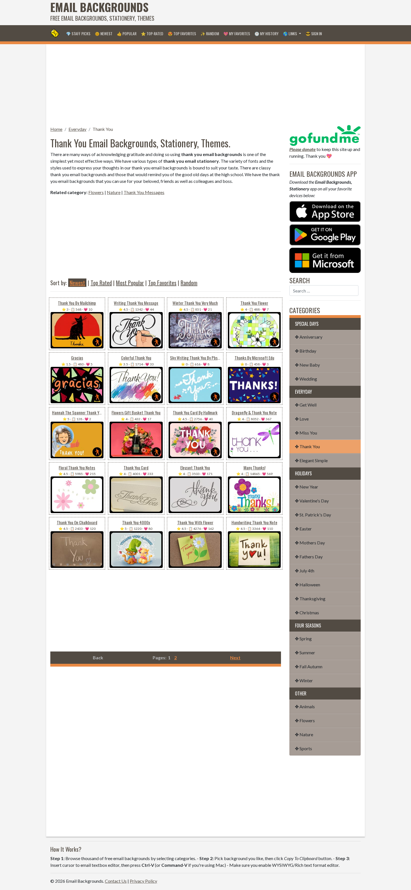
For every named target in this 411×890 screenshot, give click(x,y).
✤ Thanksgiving (310, 598)
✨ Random (209, 33)
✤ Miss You (306, 432)
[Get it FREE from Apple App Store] (325, 211)
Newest (77, 282)
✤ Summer (305, 652)
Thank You (103, 129)
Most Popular (130, 282)
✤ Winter (304, 680)
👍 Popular (126, 33)
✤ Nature (304, 734)
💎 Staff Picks (78, 33)
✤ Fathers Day (309, 556)
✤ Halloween (307, 584)
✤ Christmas (307, 612)
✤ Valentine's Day (312, 500)
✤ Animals (305, 706)
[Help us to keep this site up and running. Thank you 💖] (325, 134)
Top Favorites (162, 282)
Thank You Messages (144, 192)
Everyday (77, 129)
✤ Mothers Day (310, 542)
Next (235, 657)
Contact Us (116, 881)
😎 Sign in (314, 33)
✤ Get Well (305, 404)
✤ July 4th (304, 570)
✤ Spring (303, 638)
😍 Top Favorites (182, 33)
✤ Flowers (305, 720)
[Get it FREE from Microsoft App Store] (325, 259)
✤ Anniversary (308, 336)
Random (189, 282)
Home (56, 129)
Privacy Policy (143, 881)
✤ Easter (303, 528)
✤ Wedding (306, 378)
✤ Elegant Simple (311, 460)
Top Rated (101, 282)
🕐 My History (266, 33)
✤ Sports (303, 748)
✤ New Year (306, 486)
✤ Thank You (307, 446)
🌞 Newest (103, 33)
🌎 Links (290, 33)
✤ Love (302, 418)
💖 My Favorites (236, 33)
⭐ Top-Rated (152, 33)
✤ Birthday (305, 350)
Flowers (96, 192)
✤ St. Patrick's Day (313, 514)
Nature (114, 192)
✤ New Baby (307, 364)
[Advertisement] (259, 12)
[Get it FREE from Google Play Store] (325, 234)
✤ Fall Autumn (308, 666)
